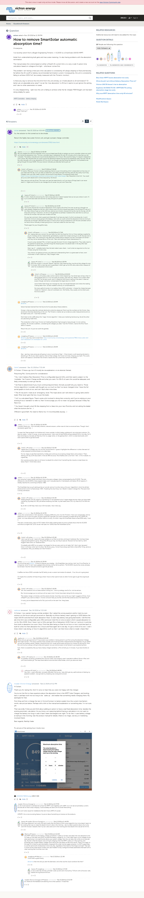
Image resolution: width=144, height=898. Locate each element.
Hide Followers (103, 48)
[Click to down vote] (19, 114)
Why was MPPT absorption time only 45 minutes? (114, 93)
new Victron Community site (110, 2)
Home (8, 24)
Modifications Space (103, 99)
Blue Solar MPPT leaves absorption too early (112, 78)
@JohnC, (32, 563)
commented (25, 109)
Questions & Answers (21, 24)
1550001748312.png (24, 796)
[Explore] (130, 18)
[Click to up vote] (17, 114)
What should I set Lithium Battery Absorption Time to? (116, 81)
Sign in (135, 18)
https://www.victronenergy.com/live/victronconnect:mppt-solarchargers (43, 176)
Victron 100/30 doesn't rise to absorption (111, 84)
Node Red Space (102, 102)
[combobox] (49, 18)
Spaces (123, 18)
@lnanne (23, 303)
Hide (23, 104)
